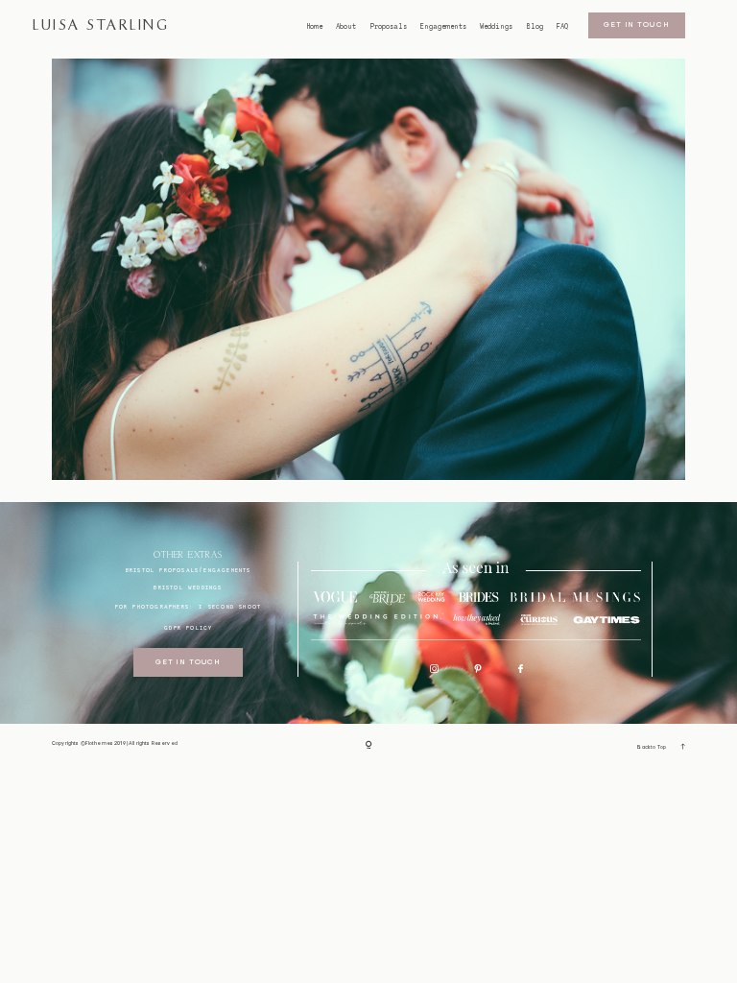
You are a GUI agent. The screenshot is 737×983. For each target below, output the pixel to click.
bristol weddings (188, 587)
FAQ (562, 27)
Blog (535, 27)
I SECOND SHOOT (230, 606)
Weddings (496, 27)
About (346, 27)
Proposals (388, 27)
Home (314, 27)
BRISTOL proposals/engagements (188, 569)
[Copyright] (369, 745)
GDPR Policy (188, 627)
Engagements (443, 27)
